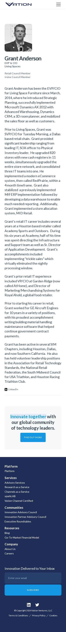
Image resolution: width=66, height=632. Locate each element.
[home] (23, 4)
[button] (57, 4)
